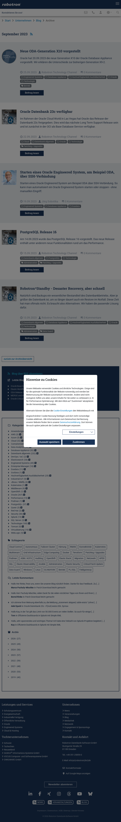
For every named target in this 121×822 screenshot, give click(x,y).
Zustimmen (79, 442)
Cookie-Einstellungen (62, 410)
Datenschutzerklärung (70, 422)
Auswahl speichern (49, 442)
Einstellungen (76, 432)
